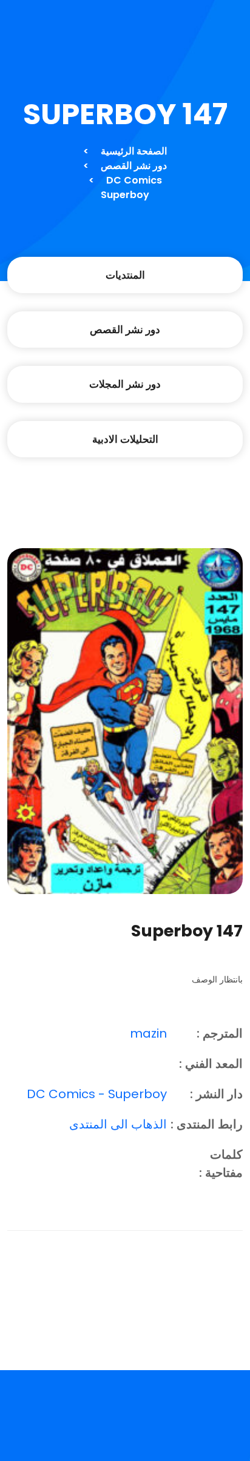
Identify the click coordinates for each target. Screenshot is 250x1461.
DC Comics (134, 180)
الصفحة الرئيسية (134, 151)
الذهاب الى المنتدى (118, 1124)
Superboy (125, 195)
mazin (148, 1033)
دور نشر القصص (134, 166)
